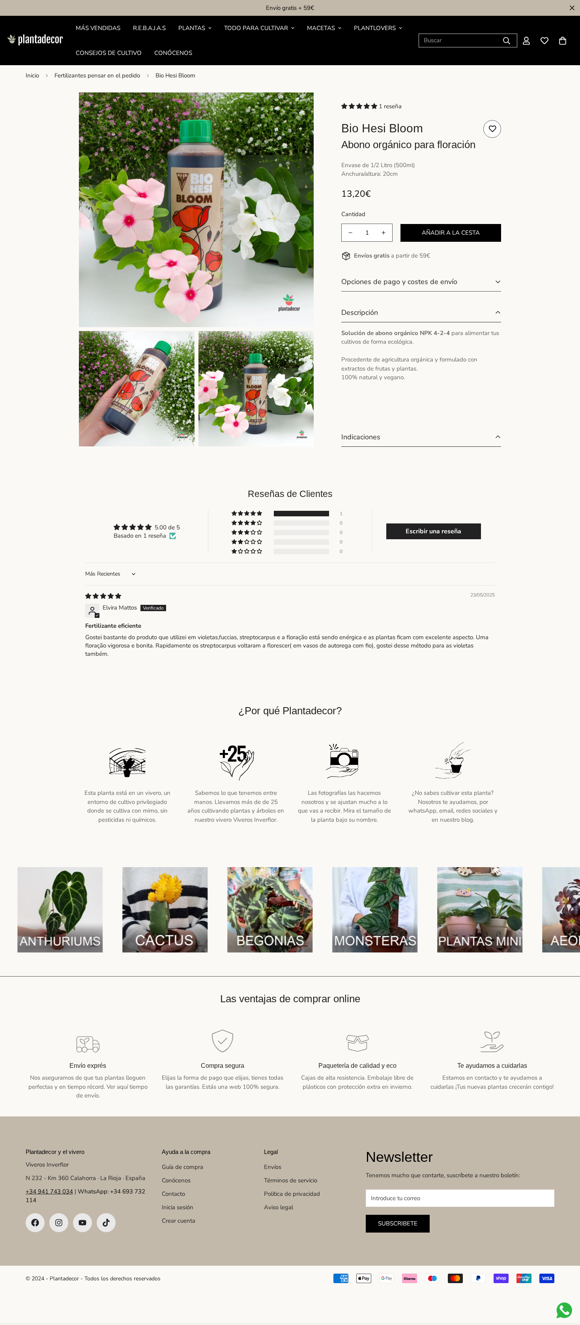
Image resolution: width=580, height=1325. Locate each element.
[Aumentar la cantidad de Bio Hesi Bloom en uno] (383, 232)
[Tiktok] (106, 1222)
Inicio (32, 75)
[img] (103, 596)
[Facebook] (35, 1222)
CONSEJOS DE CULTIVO (109, 53)
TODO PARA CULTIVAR (256, 28)
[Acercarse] (299, 109)
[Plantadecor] (34, 40)
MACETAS (321, 28)
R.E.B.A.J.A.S (149, 28)
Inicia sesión (177, 1207)
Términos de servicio (290, 1180)
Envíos (272, 1167)
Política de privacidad (292, 1194)
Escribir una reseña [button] (433, 531)
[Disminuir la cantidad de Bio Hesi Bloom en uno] (350, 232)
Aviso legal (278, 1207)
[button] (563, 41)
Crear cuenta (178, 1221)
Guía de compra (182, 1167)
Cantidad (353, 214)
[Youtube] (82, 1222)
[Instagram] (58, 1222)
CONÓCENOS (173, 53)
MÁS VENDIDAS (98, 28)
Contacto (173, 1194)
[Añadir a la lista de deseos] (492, 129)
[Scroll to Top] (565, 1282)
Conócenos (176, 1180)
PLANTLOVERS (375, 28)
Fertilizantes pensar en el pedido (97, 75)
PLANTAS (191, 28)
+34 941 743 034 (49, 1191)
